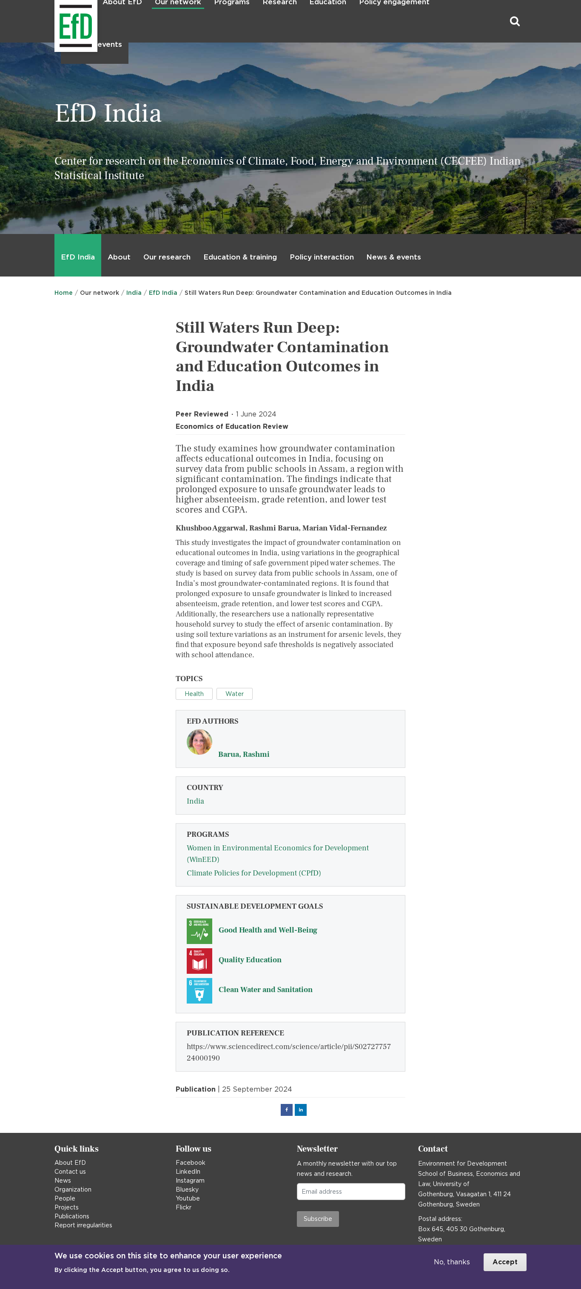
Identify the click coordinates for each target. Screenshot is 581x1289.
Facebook (190, 1162)
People (64, 1198)
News (62, 1180)
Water (234, 693)
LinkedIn (188, 1171)
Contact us (70, 1171)
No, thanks (452, 1262)
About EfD (70, 1162)
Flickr (183, 1207)
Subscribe (318, 1218)
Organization (72, 1189)
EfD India (78, 257)
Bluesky (187, 1189)
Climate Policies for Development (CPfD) (254, 873)
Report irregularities (83, 1225)
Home (63, 292)
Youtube (188, 1198)
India (134, 292)
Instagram (190, 1180)
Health (194, 693)
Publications (71, 1216)
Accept (505, 1262)
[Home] (55, 21)
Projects (66, 1207)
